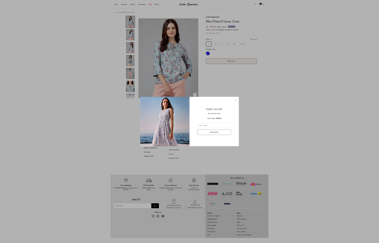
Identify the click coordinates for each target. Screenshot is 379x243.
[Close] (235, 100)
